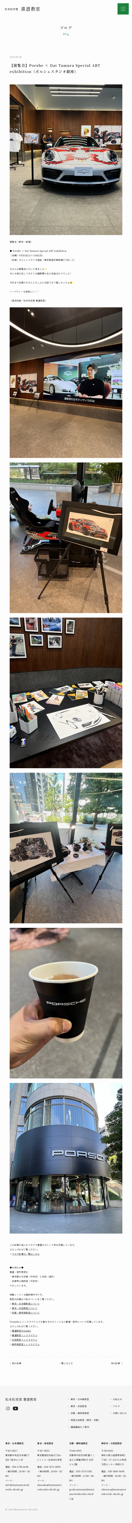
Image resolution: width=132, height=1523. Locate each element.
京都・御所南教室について (26, 1312)
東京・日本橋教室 (80, 1399)
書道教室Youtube (21, 1330)
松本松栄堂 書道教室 (21, 1399)
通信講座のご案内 (80, 1427)
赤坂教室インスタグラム (24, 1339)
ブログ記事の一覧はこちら (26, 1254)
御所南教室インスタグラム (26, 1344)
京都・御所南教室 (80, 1413)
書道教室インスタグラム (24, 1335)
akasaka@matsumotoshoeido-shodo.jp (49, 1487)
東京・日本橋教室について (26, 1303)
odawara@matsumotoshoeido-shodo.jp (113, 1492)
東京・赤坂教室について (24, 1308)
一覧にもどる (66, 1363)
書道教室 (23, 8)
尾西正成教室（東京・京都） (86, 1420)
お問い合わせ (120, 1413)
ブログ (116, 1406)
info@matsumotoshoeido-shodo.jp (17, 1487)
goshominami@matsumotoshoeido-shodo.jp (81, 1494)
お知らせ (117, 1399)
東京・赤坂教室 (79, 1406)
